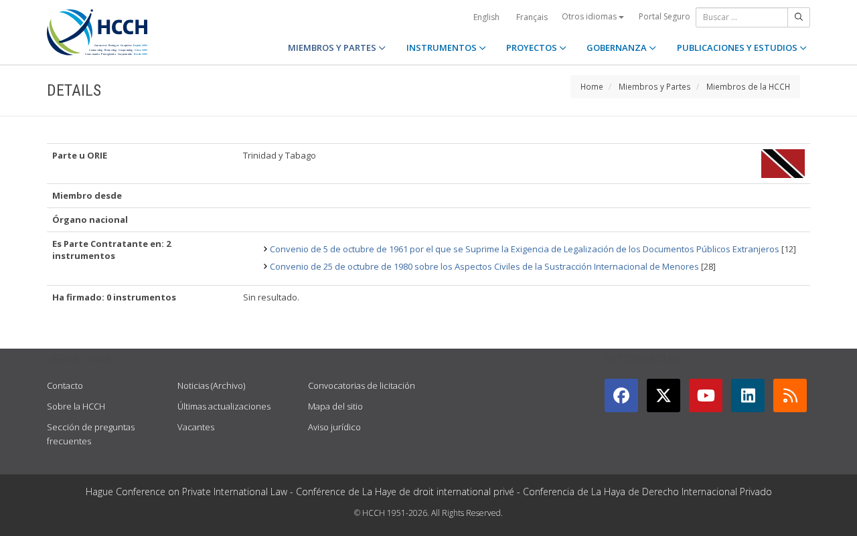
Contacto (65, 385)
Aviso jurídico (334, 427)
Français (532, 17)
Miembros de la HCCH (748, 86)
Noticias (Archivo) (211, 385)
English (486, 17)
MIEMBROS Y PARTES (333, 47)
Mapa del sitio (335, 406)
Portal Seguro (664, 16)
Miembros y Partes (655, 86)
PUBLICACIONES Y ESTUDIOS (738, 47)
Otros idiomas (590, 16)
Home (591, 86)
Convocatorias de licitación (361, 385)
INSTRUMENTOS (442, 47)
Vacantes (195, 427)
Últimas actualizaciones (223, 406)
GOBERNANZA (618, 47)
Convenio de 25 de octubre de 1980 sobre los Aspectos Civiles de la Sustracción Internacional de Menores (484, 266)
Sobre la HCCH (76, 406)
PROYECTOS (532, 47)
